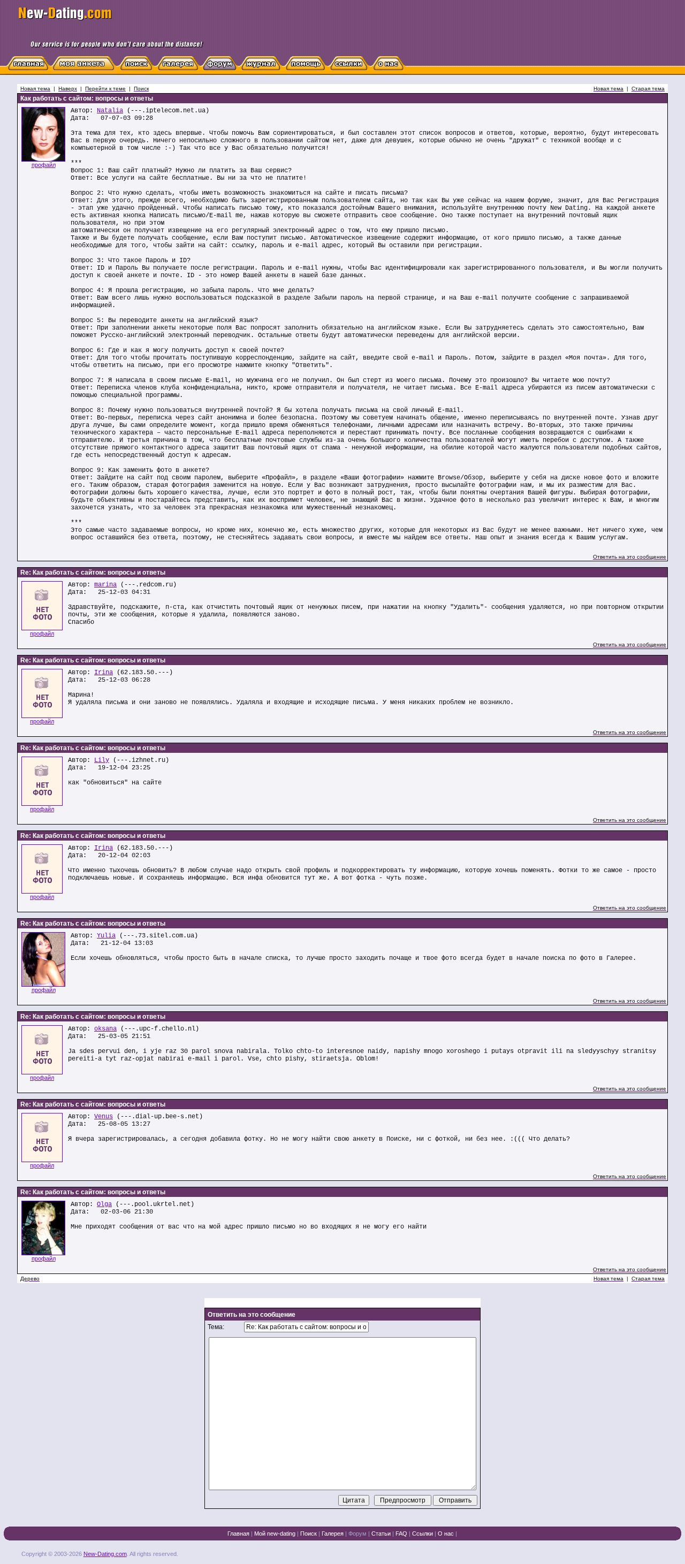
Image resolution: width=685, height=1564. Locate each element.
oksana (105, 1029)
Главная (238, 1533)
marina (105, 585)
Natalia (110, 111)
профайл (44, 165)
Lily (101, 760)
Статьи (381, 1533)
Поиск (308, 1533)
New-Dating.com (105, 1554)
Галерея (333, 1533)
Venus (103, 1116)
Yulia (106, 936)
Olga (104, 1204)
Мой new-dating (274, 1533)
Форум (357, 1533)
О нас (446, 1533)
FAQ (401, 1533)
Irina (103, 672)
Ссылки (422, 1533)
